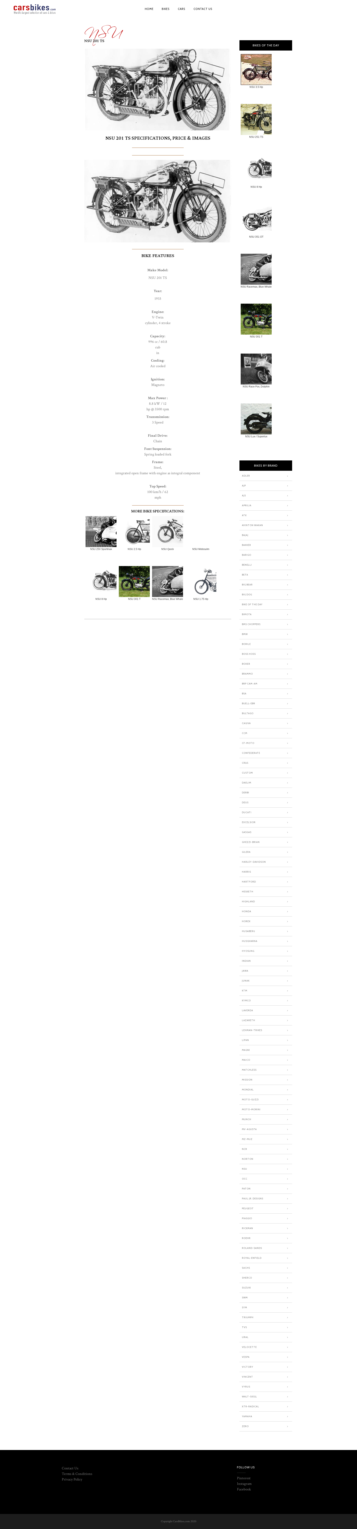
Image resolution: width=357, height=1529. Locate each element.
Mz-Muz (247, 1139)
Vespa (246, 1357)
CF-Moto (248, 743)
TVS (244, 1327)
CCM (244, 733)
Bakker (246, 545)
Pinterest (244, 1478)
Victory (247, 1366)
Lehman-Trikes (252, 1030)
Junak (246, 980)
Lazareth (248, 1020)
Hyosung (248, 951)
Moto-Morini (251, 1109)
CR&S (245, 762)
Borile (246, 644)
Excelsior (249, 822)
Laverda (247, 1010)
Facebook (244, 1489)
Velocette (249, 1347)
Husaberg (248, 931)
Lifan (245, 1040)
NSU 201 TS (94, 41)
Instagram (244, 1483)
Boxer (246, 663)
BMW (245, 634)
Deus (245, 802)
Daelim (246, 782)
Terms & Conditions (77, 1473)
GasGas (246, 832)
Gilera (246, 852)
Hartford (249, 881)
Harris (246, 871)
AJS (244, 495)
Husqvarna (249, 941)
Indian (246, 960)
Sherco (247, 1277)
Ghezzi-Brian (251, 842)
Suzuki (246, 1287)
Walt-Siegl (249, 1396)
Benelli (247, 564)
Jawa (245, 970)
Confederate (251, 753)
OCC (244, 1178)
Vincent (247, 1376)
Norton (247, 1158)
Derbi (245, 792)
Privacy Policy (72, 1479)
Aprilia (246, 505)
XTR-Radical (250, 1406)
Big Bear (247, 584)
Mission (247, 1079)
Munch (246, 1119)
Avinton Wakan (252, 525)
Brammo (247, 673)
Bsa (244, 693)
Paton (246, 1188)
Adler (246, 475)
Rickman (247, 1228)
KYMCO (246, 1000)
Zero (245, 1426)
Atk (244, 515)
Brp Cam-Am (249, 683)
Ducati (246, 812)
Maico (246, 1059)
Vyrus (246, 1386)
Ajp (244, 485)
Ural (245, 1337)
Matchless (249, 1069)
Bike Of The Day (252, 604)
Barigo (246, 554)
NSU (102, 30)
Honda (246, 911)
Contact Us (70, 1468)
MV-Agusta (249, 1129)
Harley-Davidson (254, 861)
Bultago (247, 713)
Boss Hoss (249, 653)
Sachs (246, 1267)
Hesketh (247, 891)
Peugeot (248, 1208)
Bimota (247, 614)
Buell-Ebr (248, 703)
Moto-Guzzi (250, 1099)
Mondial (248, 1089)
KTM (244, 990)
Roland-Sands (252, 1248)
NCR (244, 1149)
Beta (245, 574)
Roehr (246, 1238)
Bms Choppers (251, 624)
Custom (247, 772)
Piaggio (247, 1218)
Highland (248, 901)
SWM (245, 1297)
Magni (246, 1050)
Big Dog (247, 594)
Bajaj (245, 535)
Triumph (247, 1317)
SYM (244, 1307)
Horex (246, 921)
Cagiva (246, 723)
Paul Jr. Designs (252, 1198)
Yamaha (247, 1416)
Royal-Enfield (252, 1257)
